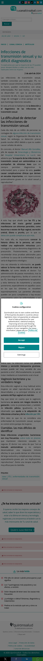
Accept (21, 340)
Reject (21, 347)
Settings (21, 354)
